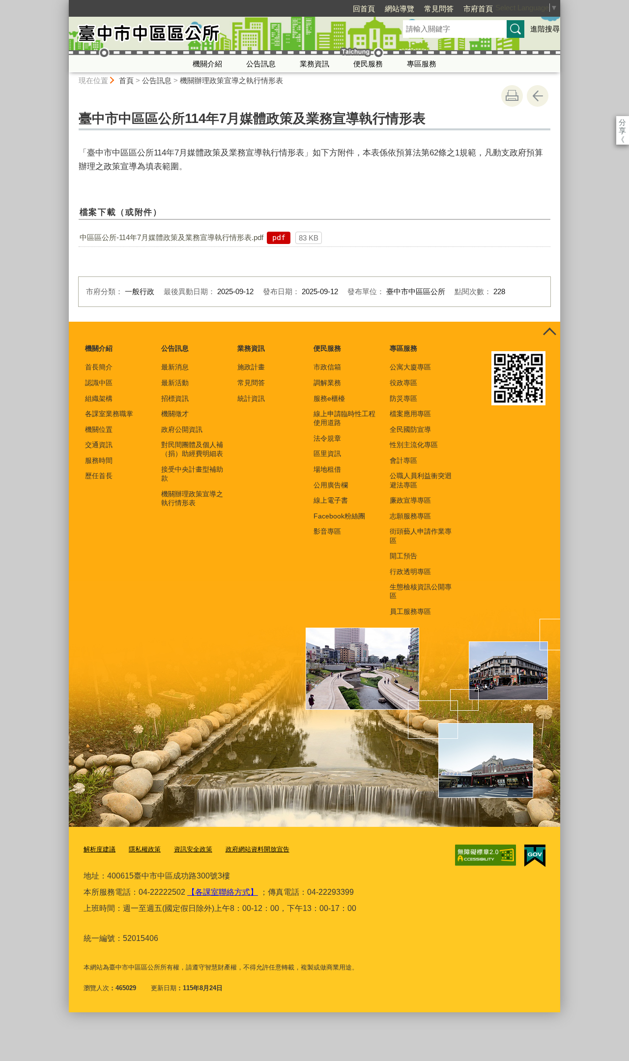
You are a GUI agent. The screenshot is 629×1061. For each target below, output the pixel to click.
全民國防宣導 (410, 429)
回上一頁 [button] (537, 96)
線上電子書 (331, 500)
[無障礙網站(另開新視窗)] (485, 855)
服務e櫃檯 (329, 398)
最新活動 (175, 383)
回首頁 (364, 8)
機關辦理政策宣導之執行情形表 (231, 80)
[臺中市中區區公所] (224, 36)
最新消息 (175, 367)
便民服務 (368, 64)
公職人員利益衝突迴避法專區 (421, 480)
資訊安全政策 (193, 849)
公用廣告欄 (331, 485)
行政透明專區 (410, 572)
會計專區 (403, 460)
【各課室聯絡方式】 (222, 892)
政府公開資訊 (181, 429)
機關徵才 (175, 414)
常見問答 (439, 8)
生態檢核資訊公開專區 (421, 591)
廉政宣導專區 (410, 500)
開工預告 (403, 556)
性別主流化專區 (414, 445)
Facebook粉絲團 (339, 516)
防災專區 (403, 398)
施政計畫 (251, 367)
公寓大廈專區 (410, 367)
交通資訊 (99, 445)
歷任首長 (99, 476)
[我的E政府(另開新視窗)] (534, 856)
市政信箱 (327, 367)
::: (64, 4)
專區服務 (421, 64)
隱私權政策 (145, 849)
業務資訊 (314, 64)
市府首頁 (478, 8)
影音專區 (327, 531)
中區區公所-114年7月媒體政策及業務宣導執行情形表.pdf (171, 237)
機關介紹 (207, 64)
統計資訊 (251, 398)
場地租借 (327, 469)
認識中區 (99, 383)
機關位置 (99, 429)
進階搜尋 (545, 29)
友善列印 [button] (512, 96)
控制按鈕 (549, 332)
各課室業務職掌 (109, 414)
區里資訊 (327, 453)
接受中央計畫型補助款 (192, 473)
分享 (622, 122)
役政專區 (403, 383)
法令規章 (327, 438)
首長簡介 (99, 367)
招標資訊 (175, 398)
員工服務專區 (410, 611)
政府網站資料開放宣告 (257, 849)
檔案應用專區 (410, 414)
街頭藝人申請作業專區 (421, 535)
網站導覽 (399, 8)
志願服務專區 (410, 516)
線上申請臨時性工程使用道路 (344, 418)
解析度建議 (99, 849)
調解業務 (327, 383)
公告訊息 (261, 64)
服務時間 (99, 460)
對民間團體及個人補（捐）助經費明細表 (192, 449)
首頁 (126, 80)
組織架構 (99, 398)
